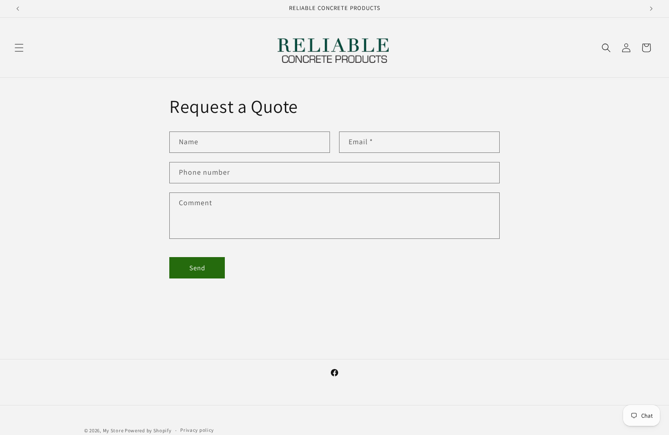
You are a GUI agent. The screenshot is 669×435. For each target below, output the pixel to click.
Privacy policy (197, 430)
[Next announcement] (651, 8)
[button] (19, 48)
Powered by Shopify (148, 430)
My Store (113, 430)
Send (197, 267)
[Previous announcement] (18, 8)
